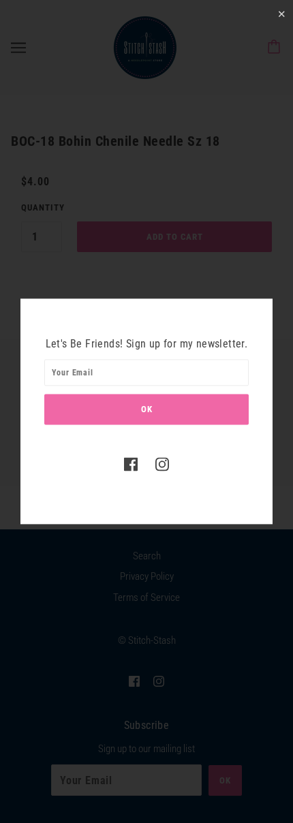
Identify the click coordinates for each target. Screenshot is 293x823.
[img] (131, 463)
